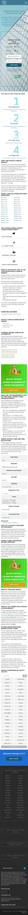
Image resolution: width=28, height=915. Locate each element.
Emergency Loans (8, 356)
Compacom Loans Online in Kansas (11, 314)
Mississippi (7, 795)
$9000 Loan (4, 216)
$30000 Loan (18, 220)
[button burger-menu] (26, 3)
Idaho (20, 783)
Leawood (7, 699)
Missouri (20, 795)
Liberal (20, 716)
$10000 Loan (17, 216)
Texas (20, 812)
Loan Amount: (9, 53)
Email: (7, 58)
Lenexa (7, 692)
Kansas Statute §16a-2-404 (9, 467)
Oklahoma (20, 805)
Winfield (7, 740)
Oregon (7, 807)
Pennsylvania (20, 807)
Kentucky (20, 788)
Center (7, 736)
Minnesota (20, 793)
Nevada (7, 800)
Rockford (7, 709)
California (7, 778)
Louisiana (7, 790)
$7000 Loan (4, 214)
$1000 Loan (17, 206)
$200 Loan (17, 197)
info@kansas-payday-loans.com (10, 897)
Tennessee (8, 812)
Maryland (20, 790)
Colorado (20, 778)
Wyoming (20, 817)
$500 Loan (4, 201)
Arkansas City (20, 740)
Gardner (21, 706)
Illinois (7, 785)
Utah (7, 815)
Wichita (7, 679)
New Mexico (7, 802)
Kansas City (7, 682)
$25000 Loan (5, 220)
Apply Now (14, 65)
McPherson (7, 733)
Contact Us (4, 891)
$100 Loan (4, 197)
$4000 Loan (17, 210)
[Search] (25, 676)
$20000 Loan (18, 218)
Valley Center (7, 743)
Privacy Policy (17, 69)
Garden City (21, 699)
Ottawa (21, 733)
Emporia (21, 703)
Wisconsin (7, 817)
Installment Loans (8, 325)
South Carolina (20, 810)
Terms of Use (10, 70)
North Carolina (20, 802)
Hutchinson (7, 696)
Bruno (20, 723)
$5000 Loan (4, 212)
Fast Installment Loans (9, 351)
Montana (7, 797)
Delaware (7, 780)
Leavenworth (20, 696)
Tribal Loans (6, 327)
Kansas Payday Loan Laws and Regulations (13, 907)
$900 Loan (4, 206)
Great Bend (7, 723)
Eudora (7, 730)
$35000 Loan (5, 222)
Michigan (7, 793)
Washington (20, 815)
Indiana (20, 785)
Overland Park (20, 679)
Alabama (7, 776)
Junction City (7, 706)
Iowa (7, 788)
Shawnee (7, 689)
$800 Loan (17, 203)
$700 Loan (4, 203)
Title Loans (6, 323)
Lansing (21, 743)
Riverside (20, 726)
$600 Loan (17, 201)
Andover (21, 736)
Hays (7, 716)
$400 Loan (17, 199)
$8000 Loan (17, 214)
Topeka (7, 686)
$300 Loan (4, 199)
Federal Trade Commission (10, 522)
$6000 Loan (17, 212)
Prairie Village (7, 713)
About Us (3, 892)
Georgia (7, 783)
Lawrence (20, 686)
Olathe (20, 682)
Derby (20, 709)
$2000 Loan (17, 208)
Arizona (20, 776)
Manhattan (20, 689)
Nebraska (20, 797)
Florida (20, 780)
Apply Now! (14, 758)
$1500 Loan (4, 208)
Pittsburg (7, 719)
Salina (20, 692)
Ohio (7, 805)
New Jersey (20, 800)
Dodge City (7, 703)
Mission (21, 719)
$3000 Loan (4, 210)
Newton (21, 713)
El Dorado (20, 730)
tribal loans (20, 617)
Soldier (7, 726)
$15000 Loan (4, 218)
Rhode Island (7, 810)
